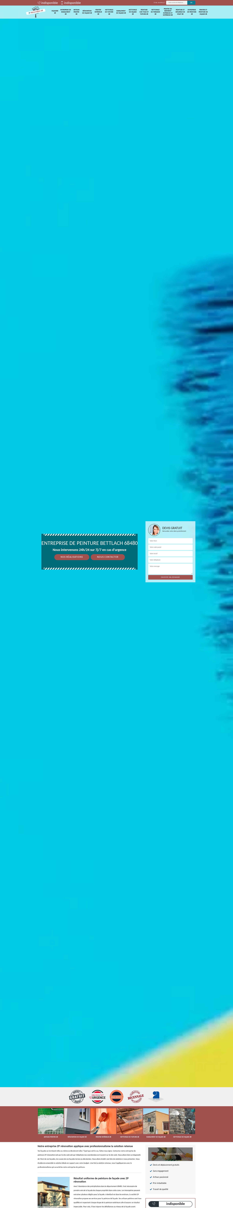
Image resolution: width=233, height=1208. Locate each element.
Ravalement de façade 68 (121, 12)
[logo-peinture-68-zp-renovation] (35, 12)
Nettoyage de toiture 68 (109, 12)
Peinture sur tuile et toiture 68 (144, 12)
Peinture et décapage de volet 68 (180, 12)
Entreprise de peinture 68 (191, 12)
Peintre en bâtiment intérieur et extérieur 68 (168, 12)
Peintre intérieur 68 (98, 12)
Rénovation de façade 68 (87, 12)
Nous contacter (108, 557)
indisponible (49, 3)
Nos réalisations (72, 557)
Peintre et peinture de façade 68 (203, 12)
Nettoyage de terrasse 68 (155, 12)
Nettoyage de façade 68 (133, 12)
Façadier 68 (55, 12)
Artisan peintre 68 (76, 12)
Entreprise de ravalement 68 (65, 12)
